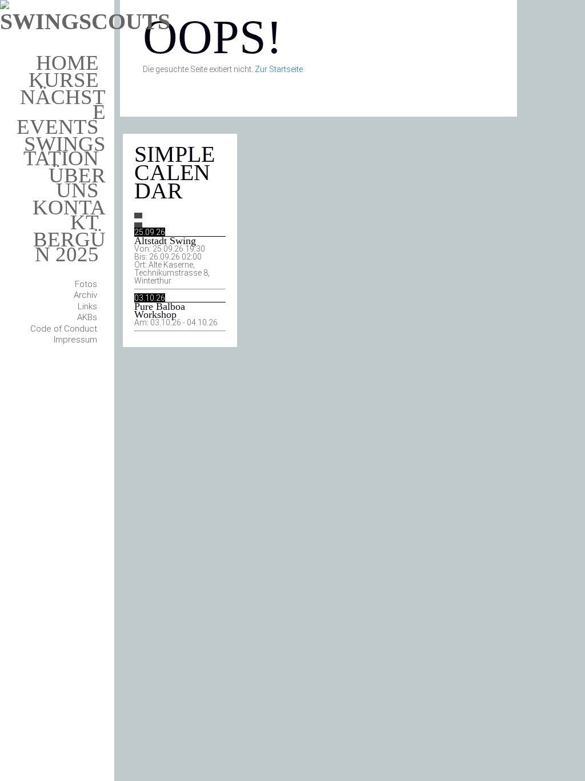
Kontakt (69, 215)
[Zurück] (138, 215)
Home (67, 62)
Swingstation (64, 151)
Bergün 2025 (69, 247)
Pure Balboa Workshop (159, 310)
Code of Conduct (63, 329)
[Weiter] (138, 225)
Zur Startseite (279, 69)
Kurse (64, 79)
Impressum (75, 339)
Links (87, 306)
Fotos (86, 284)
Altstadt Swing (165, 240)
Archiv (85, 295)
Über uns (77, 183)
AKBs (87, 317)
